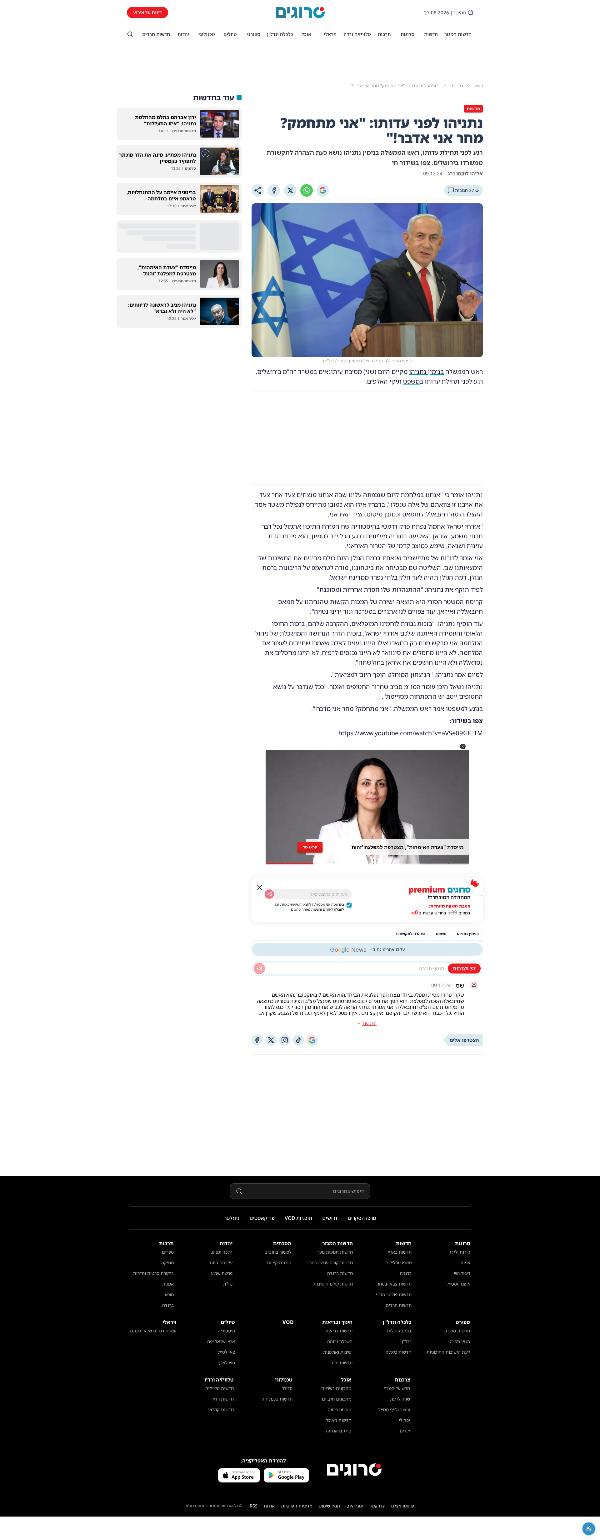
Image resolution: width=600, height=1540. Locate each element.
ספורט (253, 34)
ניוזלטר (231, 1218)
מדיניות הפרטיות (296, 1506)
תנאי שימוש (329, 1506)
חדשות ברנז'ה (340, 1273)
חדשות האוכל (338, 1420)
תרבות (384, 34)
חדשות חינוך (340, 1363)
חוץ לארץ (226, 1363)
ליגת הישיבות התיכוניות (448, 1352)
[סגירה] (259, 887)
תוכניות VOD (298, 1218)
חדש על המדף (397, 1388)
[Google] (323, 190)
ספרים (168, 1252)
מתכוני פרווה (339, 1409)
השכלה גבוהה (339, 1341)
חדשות (431, 34)
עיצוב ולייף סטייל (394, 1409)
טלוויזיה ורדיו (357, 34)
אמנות (168, 1284)
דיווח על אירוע (147, 12)
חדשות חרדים (156, 34)
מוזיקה (167, 1263)
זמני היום (354, 1506)
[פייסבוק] (257, 1040)
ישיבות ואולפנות (337, 1352)
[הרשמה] (269, 894)
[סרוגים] (354, 1469)
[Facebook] (274, 190)
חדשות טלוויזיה (219, 1388)
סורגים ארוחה (338, 1431)
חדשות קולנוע (221, 1409)
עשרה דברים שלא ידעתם (153, 1331)
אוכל (306, 34)
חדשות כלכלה (398, 1352)
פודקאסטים (262, 1218)
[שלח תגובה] (259, 968)
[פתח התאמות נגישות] (588, 1528)
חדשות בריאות (338, 1331)
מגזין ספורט (459, 1341)
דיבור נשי (462, 1273)
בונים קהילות (399, 1331)
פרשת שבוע (221, 1273)
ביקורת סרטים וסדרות (153, 1273)
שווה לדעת (400, 1399)
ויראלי (330, 34)
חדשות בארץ (400, 1252)
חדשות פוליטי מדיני (394, 1294)
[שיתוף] (258, 190)
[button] (463, 746)
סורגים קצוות (279, 1263)
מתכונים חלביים (336, 1399)
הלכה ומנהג (221, 1252)
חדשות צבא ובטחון (394, 1284)
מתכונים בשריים (336, 1388)
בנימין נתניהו (426, 371)
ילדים (405, 1431)
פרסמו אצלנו (402, 1506)
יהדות (183, 34)
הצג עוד (369, 1023)
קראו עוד (310, 847)
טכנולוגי (206, 34)
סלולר (287, 1388)
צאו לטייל (226, 1352)
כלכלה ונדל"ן (280, 34)
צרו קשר (377, 1506)
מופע (169, 1294)
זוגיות (465, 1263)
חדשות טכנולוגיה (277, 1399)
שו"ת (227, 1284)
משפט (411, 381)
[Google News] (312, 1040)
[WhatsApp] (306, 190)
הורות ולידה (459, 1252)
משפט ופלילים (398, 1263)
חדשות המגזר (458, 34)
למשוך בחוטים (277, 1252)
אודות (269, 1506)
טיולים (230, 34)
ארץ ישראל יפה (221, 1341)
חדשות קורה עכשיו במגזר (329, 1263)
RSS (254, 1506)
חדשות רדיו (223, 1399)
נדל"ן (406, 1341)
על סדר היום (221, 1263)
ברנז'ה (406, 1273)
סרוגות (407, 34)
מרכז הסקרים (362, 1218)
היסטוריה (226, 1331)
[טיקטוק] (298, 1040)
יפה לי (404, 1420)
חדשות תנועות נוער (335, 1252)
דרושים (330, 1218)
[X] (290, 190)
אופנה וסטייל (458, 1284)
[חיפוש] (130, 34)
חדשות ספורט (457, 1331)
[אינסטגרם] (284, 1040)
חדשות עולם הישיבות (333, 1284)
